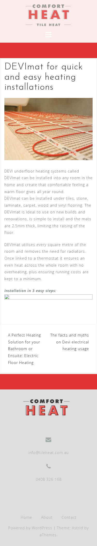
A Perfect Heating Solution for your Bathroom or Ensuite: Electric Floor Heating (24, 349)
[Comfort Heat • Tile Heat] (46, 407)
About (47, 517)
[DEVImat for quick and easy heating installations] (48, 128)
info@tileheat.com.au (48, 452)
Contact (69, 517)
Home (26, 517)
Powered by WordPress (30, 527)
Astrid (77, 527)
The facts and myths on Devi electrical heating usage (69, 342)
